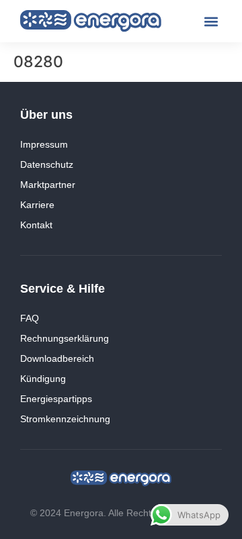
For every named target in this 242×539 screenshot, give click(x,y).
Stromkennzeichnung (65, 418)
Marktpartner (47, 184)
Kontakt (36, 224)
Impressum (44, 144)
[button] (211, 21)
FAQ (29, 318)
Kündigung (43, 378)
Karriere (37, 204)
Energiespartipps (56, 398)
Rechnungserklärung (64, 338)
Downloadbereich (57, 358)
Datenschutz (46, 164)
